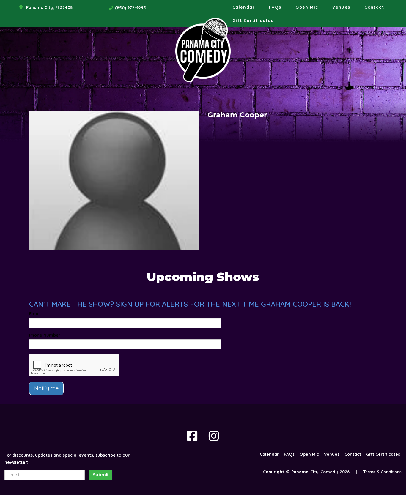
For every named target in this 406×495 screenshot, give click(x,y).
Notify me (46, 388)
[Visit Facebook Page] (192, 435)
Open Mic (306, 7)
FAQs (275, 7)
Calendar (243, 7)
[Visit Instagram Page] (214, 435)
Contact (374, 7)
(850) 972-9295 (130, 7)
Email (35, 313)
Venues (341, 7)
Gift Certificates (252, 20)
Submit (101, 474)
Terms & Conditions (382, 471)
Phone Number (44, 335)
